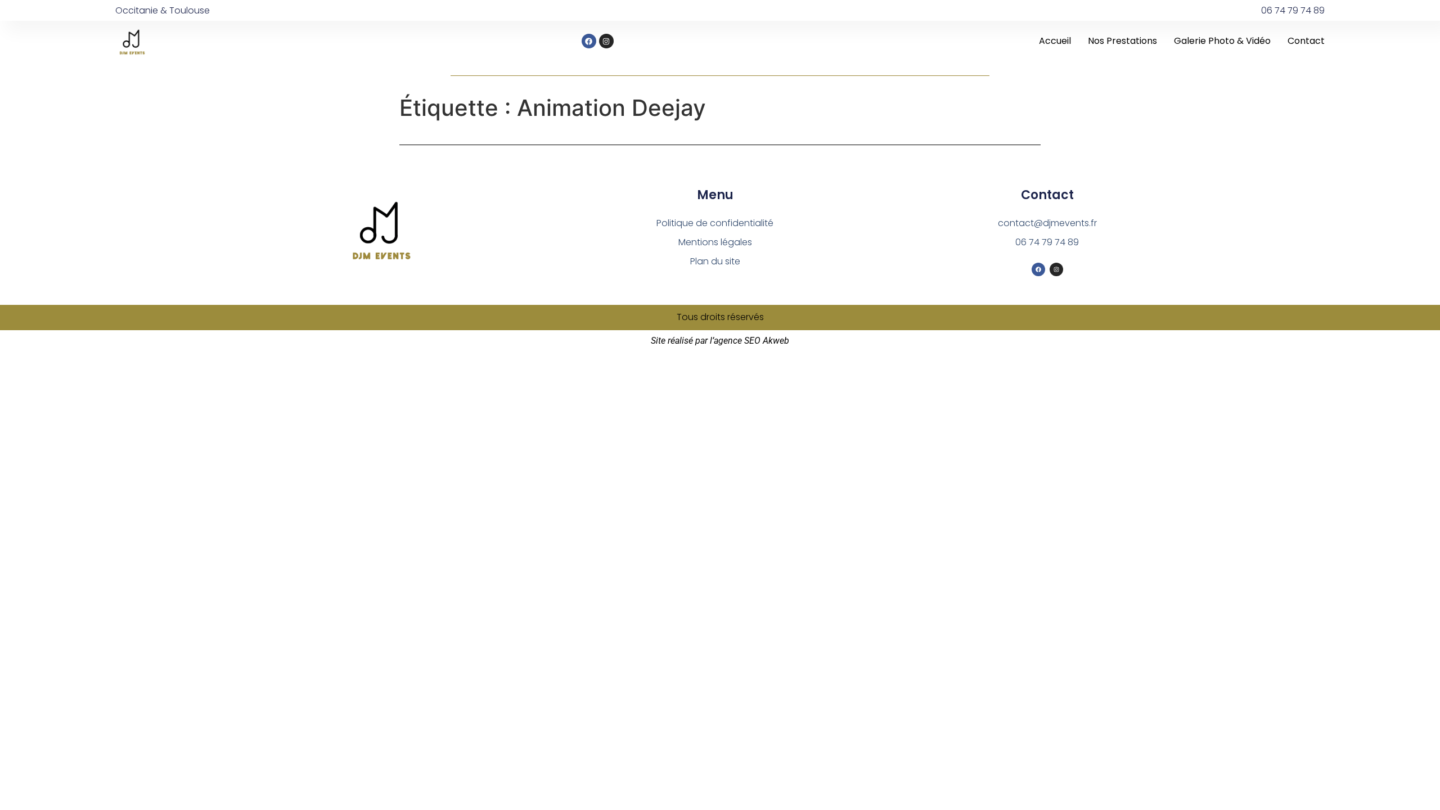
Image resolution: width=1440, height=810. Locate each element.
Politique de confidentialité (714, 223)
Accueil (1055, 40)
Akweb (776, 340)
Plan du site (715, 261)
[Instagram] (606, 41)
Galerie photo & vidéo (1222, 40)
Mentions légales (715, 242)
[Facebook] (589, 41)
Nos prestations (1122, 40)
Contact (1306, 40)
